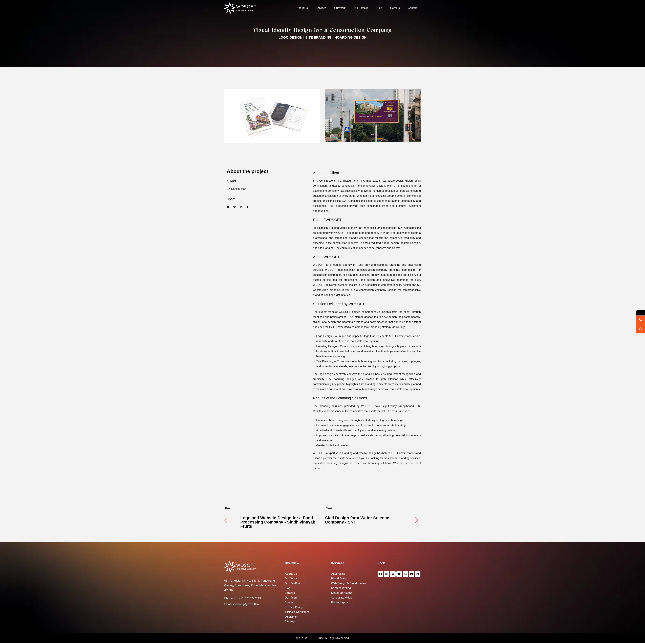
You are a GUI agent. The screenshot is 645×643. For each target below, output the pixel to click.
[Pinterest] (417, 574)
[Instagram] (386, 574)
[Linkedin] (411, 574)
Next (329, 508)
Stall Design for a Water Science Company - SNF (357, 519)
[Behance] (405, 574)
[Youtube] (399, 574)
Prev (228, 508)
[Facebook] (380, 574)
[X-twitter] (393, 574)
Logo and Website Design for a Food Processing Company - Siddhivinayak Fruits (277, 522)
